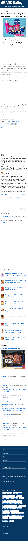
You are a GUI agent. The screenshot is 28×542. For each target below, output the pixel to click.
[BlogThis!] (12, 124)
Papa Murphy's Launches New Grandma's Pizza (13, 380)
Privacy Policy (6, 467)
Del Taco (13, 500)
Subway (21, 515)
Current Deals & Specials (17, 6)
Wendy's (11, 518)
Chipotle (5, 498)
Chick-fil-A (19, 495)
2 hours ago (6, 391)
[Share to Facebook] (15, 124)
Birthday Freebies (7, 456)
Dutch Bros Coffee (17, 503)
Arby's (10, 493)
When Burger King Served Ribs (10, 348)
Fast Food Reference (8, 463)
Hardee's (5, 505)
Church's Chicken (13, 498)
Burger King (6, 495)
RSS (4, 537)
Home (14, 194)
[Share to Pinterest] (16, 124)
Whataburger (18, 518)
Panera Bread (6, 513)
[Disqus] (14, 172)
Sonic (10, 515)
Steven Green (6, 433)
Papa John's (14, 513)
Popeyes (5, 515)
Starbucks (15, 515)
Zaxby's (11, 520)
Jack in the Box (13, 505)
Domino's (18, 500)
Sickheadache (6, 423)
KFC (4, 508)
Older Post (24, 194)
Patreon (3, 222)
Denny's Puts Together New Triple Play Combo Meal (14, 389)
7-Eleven (5, 493)
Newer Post (4, 194)
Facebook (5, 526)
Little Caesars (18, 508)
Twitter (5, 530)
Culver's (21, 498)
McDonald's (6, 510)
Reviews (6, 6)
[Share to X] (13, 124)
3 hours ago (19, 410)
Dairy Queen (6, 500)
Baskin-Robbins (18, 41)
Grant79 (4, 376)
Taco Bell (5, 518)
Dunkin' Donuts (7, 503)
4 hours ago (6, 429)
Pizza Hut (21, 513)
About (4, 449)
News (1, 6)
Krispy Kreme (9, 508)
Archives (5, 453)
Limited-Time (21, 126)
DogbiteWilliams (7, 404)
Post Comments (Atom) (14, 197)
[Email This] (11, 124)
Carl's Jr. (12, 495)
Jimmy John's (21, 505)
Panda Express (14, 510)
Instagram (5, 533)
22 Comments (5, 124)
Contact (5, 460)
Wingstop (5, 520)
